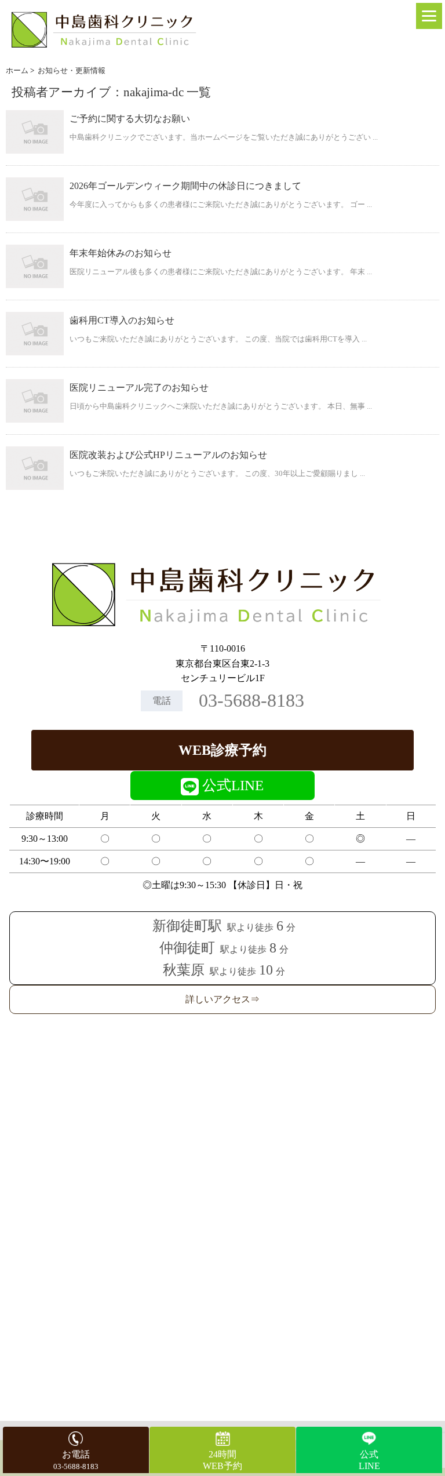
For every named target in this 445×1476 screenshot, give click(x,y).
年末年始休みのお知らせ (121, 253)
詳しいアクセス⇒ (222, 999)
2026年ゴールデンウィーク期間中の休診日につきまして (185, 186)
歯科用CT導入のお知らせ (122, 320)
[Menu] (429, 16)
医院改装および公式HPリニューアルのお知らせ (168, 455)
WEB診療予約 (222, 750)
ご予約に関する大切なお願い (130, 118)
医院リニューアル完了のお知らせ (139, 387)
